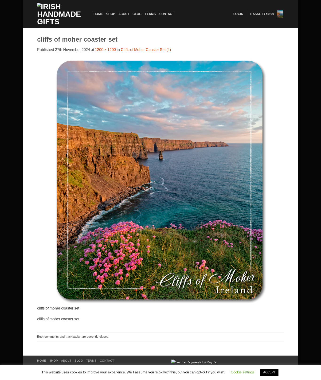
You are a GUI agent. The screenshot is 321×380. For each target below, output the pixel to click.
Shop (110, 14)
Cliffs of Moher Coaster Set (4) (146, 50)
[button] (267, 14)
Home (98, 14)
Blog (137, 14)
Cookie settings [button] (242, 372)
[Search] (179, 14)
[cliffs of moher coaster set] (160, 182)
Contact (166, 14)
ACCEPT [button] (269, 372)
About (123, 14)
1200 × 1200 (105, 50)
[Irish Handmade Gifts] (61, 14)
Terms (150, 14)
